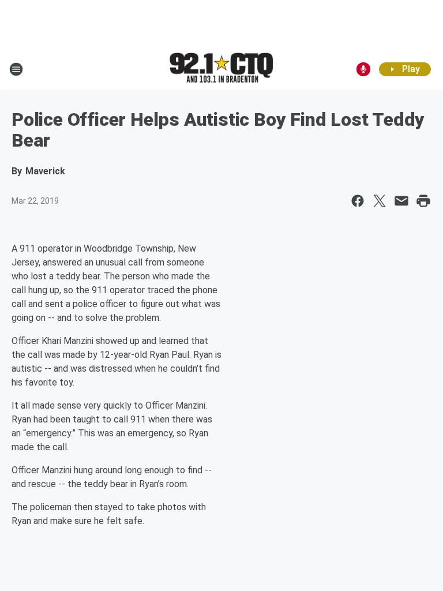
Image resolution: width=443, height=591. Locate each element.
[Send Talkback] (363, 69)
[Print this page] (423, 201)
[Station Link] (221, 68)
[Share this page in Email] (401, 201)
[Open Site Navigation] (16, 69)
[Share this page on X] (379, 201)
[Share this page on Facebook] (358, 201)
